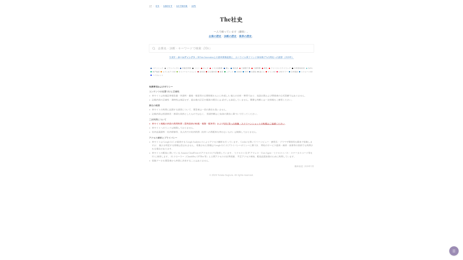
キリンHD (272, 72)
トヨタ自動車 (217, 68)
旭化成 (235, 68)
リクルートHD (307, 72)
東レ (227, 68)
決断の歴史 (230, 36)
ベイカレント (157, 75)
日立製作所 (212, 72)
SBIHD (239, 72)
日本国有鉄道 (299, 68)
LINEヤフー (283, 72)
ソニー (197, 68)
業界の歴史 (245, 36)
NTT (246, 72)
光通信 (253, 72)
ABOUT (167, 6)
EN (157, 6)
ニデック (229, 72)
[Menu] (454, 251)
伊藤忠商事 (186, 68)
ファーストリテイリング (281, 68)
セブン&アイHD (169, 72)
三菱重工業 (245, 68)
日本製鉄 (294, 72)
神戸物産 (156, 72)
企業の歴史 (215, 36)
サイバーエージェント (188, 72)
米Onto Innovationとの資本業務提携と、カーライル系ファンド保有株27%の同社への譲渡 (231, 57)
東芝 (221, 72)
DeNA (310, 68)
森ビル (262, 72)
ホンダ (205, 68)
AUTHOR (182, 6)
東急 (265, 68)
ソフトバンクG (173, 68)
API (193, 6)
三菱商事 (257, 68)
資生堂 (202, 72)
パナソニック (157, 68)
